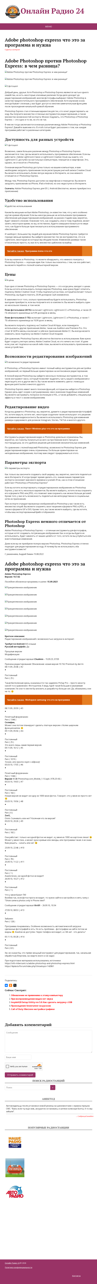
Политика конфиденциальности (18, 1267)
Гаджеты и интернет (12, 50)
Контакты (76, 1276)
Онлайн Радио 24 (52, 11)
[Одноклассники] (10, 985)
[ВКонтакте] (6, 985)
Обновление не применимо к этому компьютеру (37, 995)
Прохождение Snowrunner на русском (31, 1005)
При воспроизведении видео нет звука (32, 998)
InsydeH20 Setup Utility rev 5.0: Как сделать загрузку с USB (41, 1002)
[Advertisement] (24, 1228)
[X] (14, 985)
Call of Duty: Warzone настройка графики (33, 1009)
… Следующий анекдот (84, 1116)
